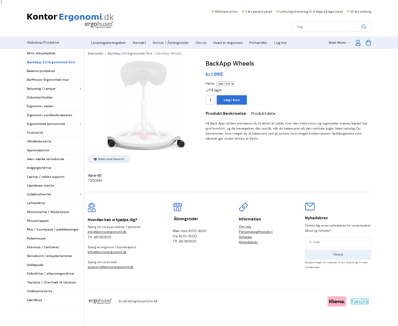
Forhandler (258, 42)
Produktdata (263, 113)
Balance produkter (41, 71)
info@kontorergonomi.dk (107, 232)
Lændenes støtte (40, 185)
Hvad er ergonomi (228, 42)
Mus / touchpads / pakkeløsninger (53, 229)
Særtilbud (34, 300)
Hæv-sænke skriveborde (45, 159)
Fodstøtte (35, 132)
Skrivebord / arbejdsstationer (49, 256)
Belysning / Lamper (41, 89)
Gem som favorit (110, 159)
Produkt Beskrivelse (226, 113)
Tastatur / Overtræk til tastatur (51, 282)
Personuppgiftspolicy (256, 232)
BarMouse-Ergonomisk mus (48, 80)
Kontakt (139, 42)
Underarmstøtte (39, 291)
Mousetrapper (38, 221)
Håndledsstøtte (39, 141)
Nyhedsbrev (248, 242)
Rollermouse (36, 238)
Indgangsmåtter (39, 168)
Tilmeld (338, 255)
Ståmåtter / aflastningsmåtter (50, 273)
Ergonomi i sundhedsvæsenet (49, 115)
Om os (201, 42)
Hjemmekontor (38, 150)
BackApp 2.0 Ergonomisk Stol (51, 62)
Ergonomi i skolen (40, 106)
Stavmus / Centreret (43, 247)
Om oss (245, 226)
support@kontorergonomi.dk (110, 267)
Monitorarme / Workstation (48, 212)
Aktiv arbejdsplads (41, 53)
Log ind (280, 42)
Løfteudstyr (36, 203)
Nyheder (245, 237)
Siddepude (35, 265)
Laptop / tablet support (45, 177)
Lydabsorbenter (39, 194)
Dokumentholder (40, 97)
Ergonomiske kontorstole (46, 124)
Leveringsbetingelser (108, 42)
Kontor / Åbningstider (171, 42)
